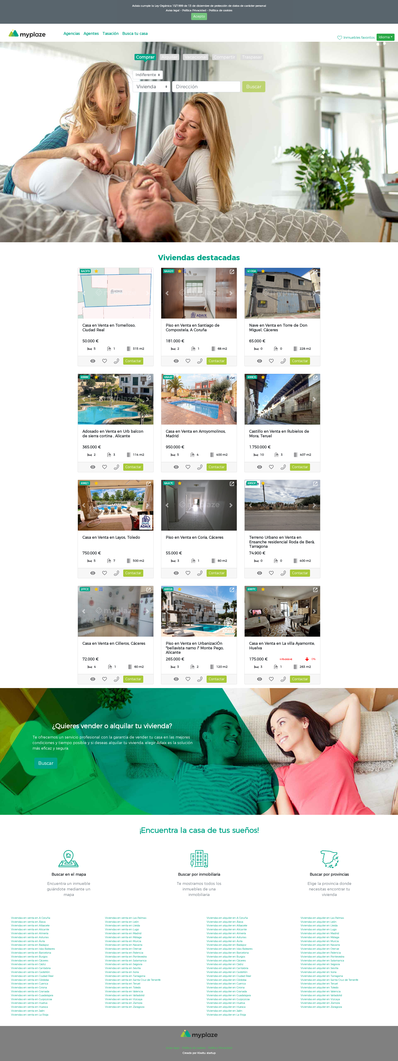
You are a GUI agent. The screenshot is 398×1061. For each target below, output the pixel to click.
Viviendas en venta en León (122, 921)
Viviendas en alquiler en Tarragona (322, 976)
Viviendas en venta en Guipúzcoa (31, 999)
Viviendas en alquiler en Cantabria (227, 968)
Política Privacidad (219, 1047)
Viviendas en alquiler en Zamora (320, 1003)
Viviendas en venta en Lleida (122, 925)
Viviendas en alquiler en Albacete (227, 925)
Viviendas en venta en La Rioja (29, 1014)
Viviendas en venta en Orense (123, 948)
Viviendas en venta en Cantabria (31, 968)
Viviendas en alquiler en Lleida (319, 925)
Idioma (384, 37)
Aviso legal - (173, 10)
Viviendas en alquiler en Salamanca (322, 960)
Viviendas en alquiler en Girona (226, 987)
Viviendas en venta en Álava (28, 921)
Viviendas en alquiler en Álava (225, 921)
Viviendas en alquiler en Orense (320, 948)
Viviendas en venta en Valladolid (124, 995)
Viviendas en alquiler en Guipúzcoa (228, 999)
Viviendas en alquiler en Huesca (226, 1006)
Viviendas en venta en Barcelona (31, 952)
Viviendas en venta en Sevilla (123, 968)
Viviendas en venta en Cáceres (29, 960)
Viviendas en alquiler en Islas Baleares (229, 948)
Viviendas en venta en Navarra (123, 944)
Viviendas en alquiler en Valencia (321, 991)
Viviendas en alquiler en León (319, 921)
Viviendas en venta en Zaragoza (124, 1006)
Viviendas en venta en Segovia (123, 964)
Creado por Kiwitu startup (199, 1053)
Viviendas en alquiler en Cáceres (226, 960)
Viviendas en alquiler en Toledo (319, 987)
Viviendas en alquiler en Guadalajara (229, 995)
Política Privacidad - (194, 10)
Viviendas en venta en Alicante (30, 929)
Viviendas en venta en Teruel (122, 983)
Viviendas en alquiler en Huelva (226, 1003)
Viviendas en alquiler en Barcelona (228, 952)
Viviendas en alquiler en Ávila (225, 941)
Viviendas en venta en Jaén (28, 1010)
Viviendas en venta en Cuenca (29, 983)
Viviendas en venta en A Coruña (30, 917)
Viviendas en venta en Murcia (123, 941)
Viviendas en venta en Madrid (123, 933)
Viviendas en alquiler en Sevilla (319, 968)
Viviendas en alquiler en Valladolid (321, 995)
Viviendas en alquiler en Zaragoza (321, 1006)
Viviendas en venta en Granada (30, 991)
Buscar (253, 86)
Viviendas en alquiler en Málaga (320, 937)
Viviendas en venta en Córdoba (30, 979)
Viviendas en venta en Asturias (30, 937)
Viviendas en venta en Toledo (123, 987)
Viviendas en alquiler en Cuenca (226, 983)
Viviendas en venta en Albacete (30, 925)
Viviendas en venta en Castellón (30, 972)
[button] (83, 293)
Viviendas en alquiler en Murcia (320, 941)
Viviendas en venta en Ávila (28, 941)
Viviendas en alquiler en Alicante (227, 929)
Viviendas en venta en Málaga (123, 937)
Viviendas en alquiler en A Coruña (227, 917)
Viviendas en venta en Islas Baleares (33, 948)
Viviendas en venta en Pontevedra (126, 956)
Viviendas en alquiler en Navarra (320, 944)
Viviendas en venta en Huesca (29, 1006)
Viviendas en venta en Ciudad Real (32, 976)
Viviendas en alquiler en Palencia (321, 952)
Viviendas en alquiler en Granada (227, 991)
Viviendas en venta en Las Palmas (125, 917)
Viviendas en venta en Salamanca (125, 960)
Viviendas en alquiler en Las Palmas (322, 917)
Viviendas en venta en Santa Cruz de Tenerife (133, 979)
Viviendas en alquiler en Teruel (319, 983)
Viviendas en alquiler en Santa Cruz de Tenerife (329, 979)
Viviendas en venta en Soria (122, 972)
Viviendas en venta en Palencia (124, 952)
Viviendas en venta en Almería (29, 933)
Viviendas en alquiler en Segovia (320, 964)
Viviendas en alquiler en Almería (226, 933)
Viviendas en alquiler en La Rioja (226, 1014)
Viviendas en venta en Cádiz (28, 964)
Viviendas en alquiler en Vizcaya (320, 999)
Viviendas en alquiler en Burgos (226, 956)
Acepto (199, 16)
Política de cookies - (194, 1047)
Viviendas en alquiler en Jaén (224, 1010)
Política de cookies (220, 10)
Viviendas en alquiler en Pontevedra (322, 956)
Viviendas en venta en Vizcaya (123, 999)
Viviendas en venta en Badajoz (30, 944)
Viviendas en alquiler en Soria (319, 972)
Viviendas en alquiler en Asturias (226, 937)
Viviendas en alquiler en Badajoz (226, 944)
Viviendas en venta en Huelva (29, 1003)
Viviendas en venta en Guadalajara (32, 995)
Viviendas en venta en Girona (29, 987)
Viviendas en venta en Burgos (29, 956)
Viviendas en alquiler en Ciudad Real (229, 976)
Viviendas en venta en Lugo (122, 929)
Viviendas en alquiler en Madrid (320, 933)
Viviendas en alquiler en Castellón (227, 972)
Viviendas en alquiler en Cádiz (225, 964)
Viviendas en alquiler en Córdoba (226, 979)
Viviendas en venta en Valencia (124, 991)
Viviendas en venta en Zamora (123, 1003)
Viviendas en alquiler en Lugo (319, 929)
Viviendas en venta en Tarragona (125, 976)
